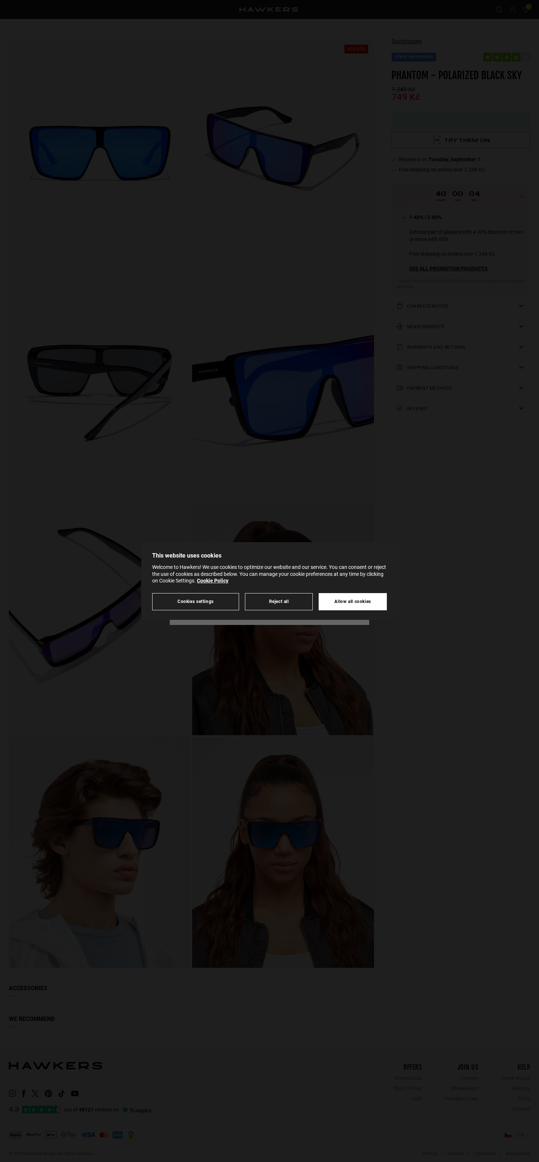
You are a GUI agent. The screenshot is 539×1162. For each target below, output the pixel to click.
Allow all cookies (352, 601)
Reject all (279, 601)
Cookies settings (195, 601)
